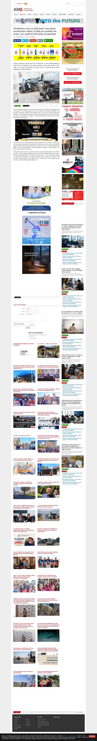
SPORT (48, 14)
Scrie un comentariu (32, 338)
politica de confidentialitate (70, 736)
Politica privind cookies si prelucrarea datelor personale (44, 722)
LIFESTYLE (71, 14)
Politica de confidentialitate (43, 724)
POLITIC (36, 14)
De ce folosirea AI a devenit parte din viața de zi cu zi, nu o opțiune (72, 312)
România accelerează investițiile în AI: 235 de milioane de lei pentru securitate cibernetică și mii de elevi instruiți (72, 227)
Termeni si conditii (41, 719)
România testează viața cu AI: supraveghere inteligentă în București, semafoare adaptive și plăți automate (72, 447)
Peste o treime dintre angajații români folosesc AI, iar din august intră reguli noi (72, 270)
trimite (28, 327)
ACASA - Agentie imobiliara (17, 728)
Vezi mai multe (80, 712)
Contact (39, 726)
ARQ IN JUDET (62, 14)
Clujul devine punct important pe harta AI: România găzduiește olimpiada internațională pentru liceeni (72, 403)
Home (15, 14)
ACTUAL (42, 14)
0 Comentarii (32, 36)
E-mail (23, 311)
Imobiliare (78, 14)
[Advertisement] (36, 174)
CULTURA (54, 14)
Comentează (17, 105)
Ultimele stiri (23, 14)
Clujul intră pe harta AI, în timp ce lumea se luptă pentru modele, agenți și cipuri (72, 356)
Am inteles (92, 736)
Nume (23, 308)
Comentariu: (22, 314)
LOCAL (29, 14)
